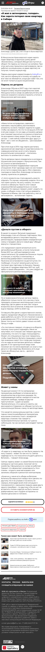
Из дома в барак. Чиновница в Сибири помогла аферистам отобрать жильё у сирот (25, 552)
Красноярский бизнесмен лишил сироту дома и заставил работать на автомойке (26, 539)
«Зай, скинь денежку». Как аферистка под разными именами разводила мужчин (23, 559)
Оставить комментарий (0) (22, 510)
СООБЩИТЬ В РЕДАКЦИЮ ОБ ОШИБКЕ (17, 585)
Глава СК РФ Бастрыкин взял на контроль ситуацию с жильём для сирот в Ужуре (23, 546)
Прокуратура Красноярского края (14, 54)
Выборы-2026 (27, 582)
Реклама (16, 582)
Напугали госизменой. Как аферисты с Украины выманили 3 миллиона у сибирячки (22, 213)
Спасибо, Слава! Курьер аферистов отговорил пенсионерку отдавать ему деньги (18, 369)
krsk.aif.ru (36, 74)
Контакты (6, 582)
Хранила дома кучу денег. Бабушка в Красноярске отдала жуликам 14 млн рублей (24, 566)
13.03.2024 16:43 (6, 8)
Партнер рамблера (20, 642)
